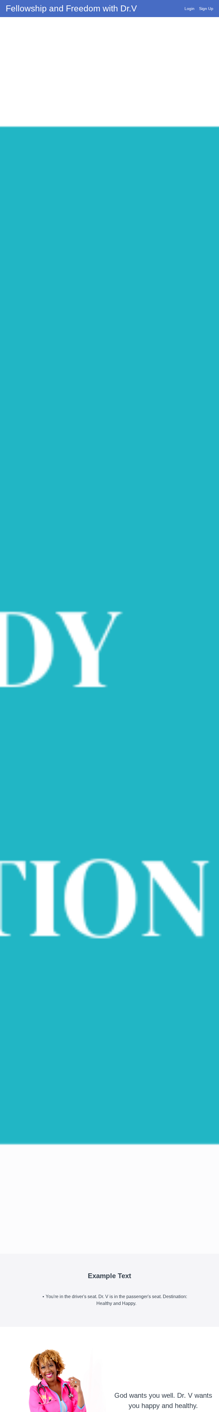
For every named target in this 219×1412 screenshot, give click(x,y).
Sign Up (206, 8)
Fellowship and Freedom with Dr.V (71, 8)
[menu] (196, 8)
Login (189, 8)
